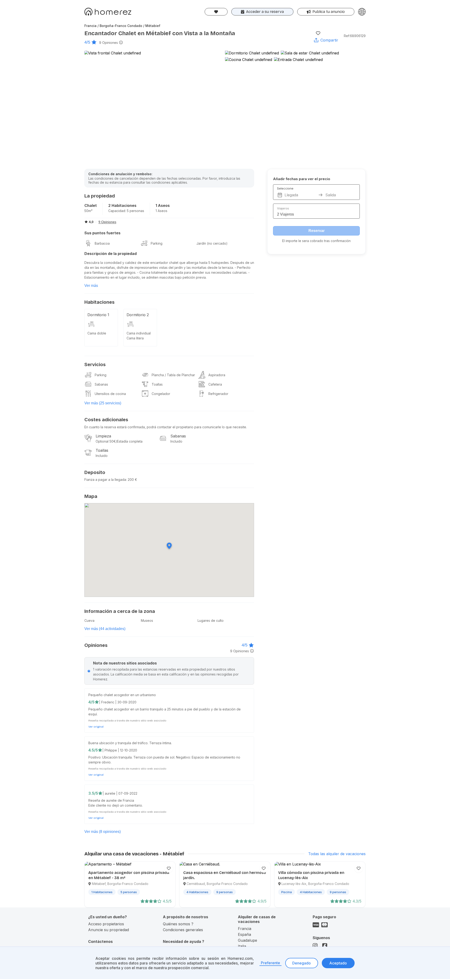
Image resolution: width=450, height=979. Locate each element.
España (244, 934)
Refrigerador (218, 394)
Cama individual (139, 333)
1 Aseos (163, 205)
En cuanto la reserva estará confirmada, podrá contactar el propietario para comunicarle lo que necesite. (165, 427)
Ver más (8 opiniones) (102, 832)
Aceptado (338, 963)
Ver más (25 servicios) (102, 403)
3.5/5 (93, 793)
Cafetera (215, 384)
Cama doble (96, 333)
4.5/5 (93, 750)
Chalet (90, 205)
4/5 (87, 42)
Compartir (329, 40)
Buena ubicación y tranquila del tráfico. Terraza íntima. (130, 743)
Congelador (161, 394)
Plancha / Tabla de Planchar (173, 375)
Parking (156, 243)
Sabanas (101, 384)
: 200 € (131, 480)
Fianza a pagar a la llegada (105, 480)
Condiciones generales (183, 929)
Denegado (301, 963)
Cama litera (135, 338)
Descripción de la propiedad (110, 253)
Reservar (316, 231)
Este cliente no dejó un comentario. (115, 805)
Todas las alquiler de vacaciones (337, 853)
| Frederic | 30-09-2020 (117, 702)
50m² (88, 211)
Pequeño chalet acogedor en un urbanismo (122, 695)
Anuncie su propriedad (108, 929)
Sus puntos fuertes (102, 233)
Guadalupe (247, 940)
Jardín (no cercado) (212, 243)
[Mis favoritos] (216, 11)
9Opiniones (108, 43)
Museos (147, 620)
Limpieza (103, 436)
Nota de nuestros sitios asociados (125, 663)
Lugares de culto (211, 620)
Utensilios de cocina (110, 394)
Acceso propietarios (106, 924)
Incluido (176, 441)
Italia (242, 946)
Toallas (157, 384)
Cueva (89, 620)
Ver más (91, 286)
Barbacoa (102, 243)
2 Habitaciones (122, 205)
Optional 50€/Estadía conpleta (119, 441)
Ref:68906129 (355, 36)
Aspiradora (216, 375)
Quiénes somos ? (178, 924)
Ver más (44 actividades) (104, 629)
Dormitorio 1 (98, 314)
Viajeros (283, 208)
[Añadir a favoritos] (318, 33)
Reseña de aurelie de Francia (111, 800)
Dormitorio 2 (138, 314)
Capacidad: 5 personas (126, 211)
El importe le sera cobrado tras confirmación (316, 241)
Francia (244, 928)
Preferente (270, 962)
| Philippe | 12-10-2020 (119, 750)
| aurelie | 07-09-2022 (120, 793)
